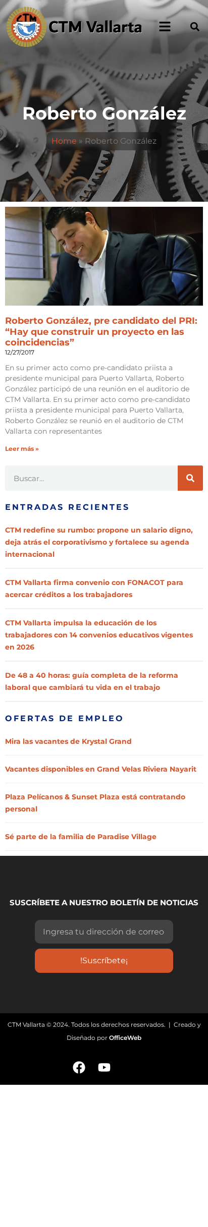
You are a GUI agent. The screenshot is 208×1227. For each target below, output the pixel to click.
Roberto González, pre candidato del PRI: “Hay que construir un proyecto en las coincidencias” (101, 331)
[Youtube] (104, 1067)
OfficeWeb (125, 1037)
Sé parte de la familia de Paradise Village (81, 836)
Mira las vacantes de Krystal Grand (68, 741)
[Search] (190, 478)
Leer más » (22, 448)
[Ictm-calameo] (129, 1067)
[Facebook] (78, 1067)
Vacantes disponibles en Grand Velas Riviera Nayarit (100, 769)
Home (64, 141)
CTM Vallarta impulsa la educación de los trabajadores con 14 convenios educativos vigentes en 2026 (99, 635)
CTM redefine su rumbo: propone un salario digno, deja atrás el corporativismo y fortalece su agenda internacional (99, 542)
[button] (194, 26)
